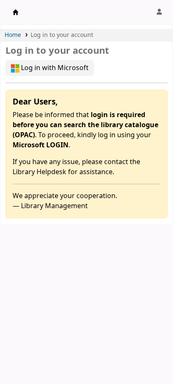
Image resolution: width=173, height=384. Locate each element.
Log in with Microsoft (54, 68)
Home (13, 35)
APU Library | (15, 12)
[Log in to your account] (159, 12)
